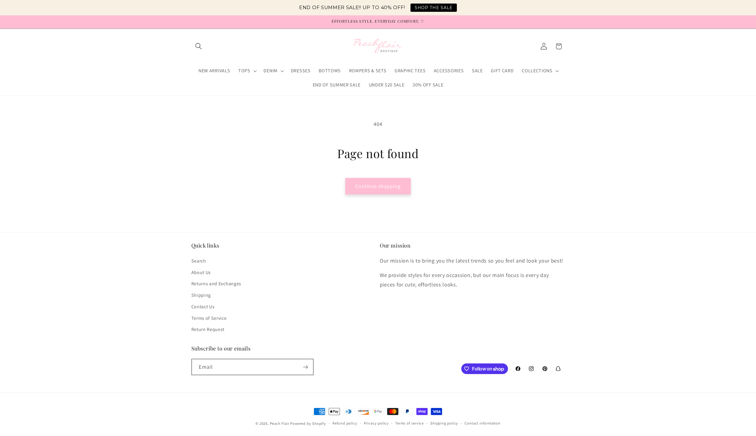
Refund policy (345, 423)
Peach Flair (279, 423)
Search (198, 261)
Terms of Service (209, 318)
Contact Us (203, 306)
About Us (201, 272)
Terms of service (409, 423)
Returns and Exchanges (216, 284)
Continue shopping (378, 186)
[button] (198, 46)
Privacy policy (376, 423)
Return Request (208, 329)
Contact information (482, 423)
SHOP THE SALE (434, 7)
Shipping (201, 295)
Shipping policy (444, 423)
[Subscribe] (305, 367)
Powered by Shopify (308, 423)
